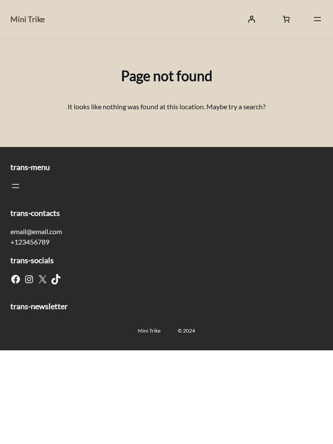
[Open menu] (317, 19)
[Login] (251, 19)
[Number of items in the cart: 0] (286, 19)
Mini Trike (27, 19)
